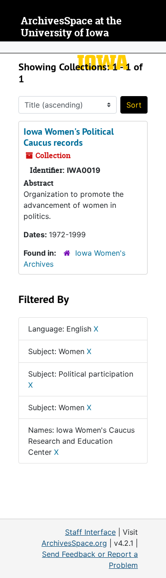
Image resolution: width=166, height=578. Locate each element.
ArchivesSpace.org (74, 543)
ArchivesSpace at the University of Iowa (71, 27)
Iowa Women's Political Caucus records (69, 137)
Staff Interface (90, 532)
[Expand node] (156, 47)
